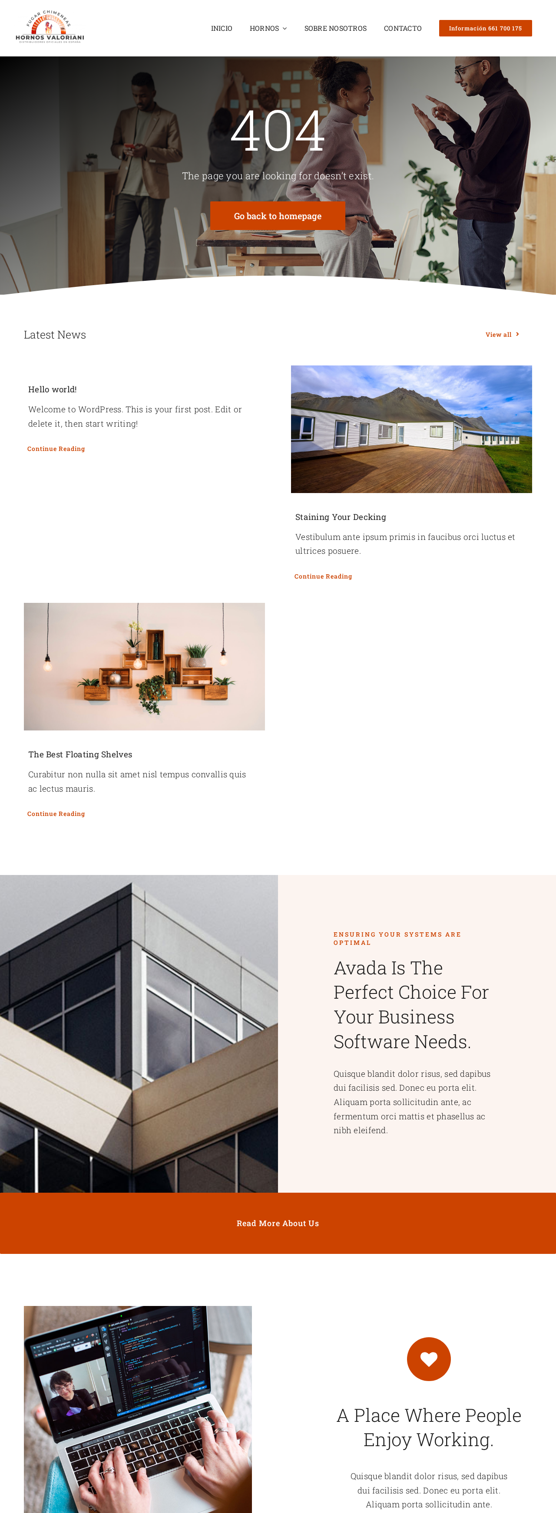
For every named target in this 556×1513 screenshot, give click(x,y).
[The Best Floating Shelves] (144, 666)
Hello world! (52, 389)
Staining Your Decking (340, 516)
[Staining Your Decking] (411, 429)
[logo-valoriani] (50, 12)
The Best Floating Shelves (80, 754)
